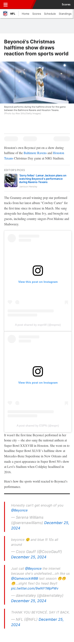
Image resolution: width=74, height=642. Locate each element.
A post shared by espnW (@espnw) (38, 324)
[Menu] (5, 4)
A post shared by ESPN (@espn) (38, 425)
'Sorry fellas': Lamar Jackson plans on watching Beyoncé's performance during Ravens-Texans (42, 179)
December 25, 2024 (28, 557)
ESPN (22, 4)
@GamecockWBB (24, 578)
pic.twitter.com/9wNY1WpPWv (34, 588)
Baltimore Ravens (35, 153)
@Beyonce (19, 510)
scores (66, 4)
